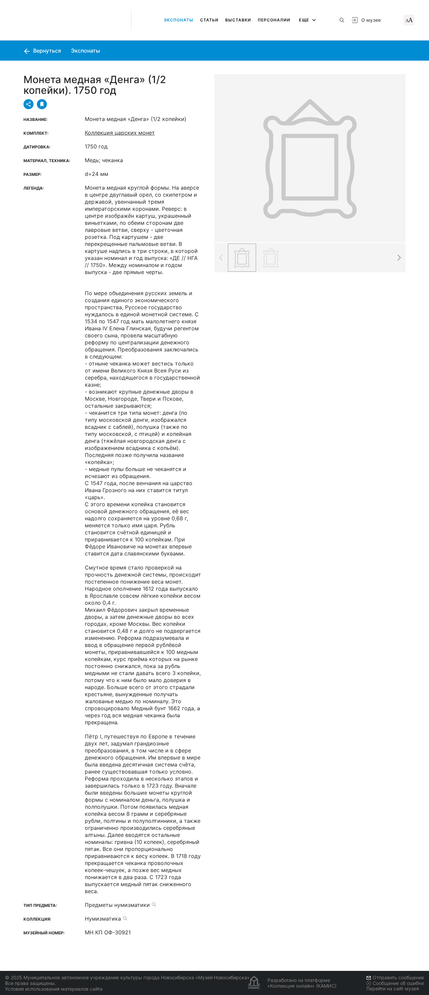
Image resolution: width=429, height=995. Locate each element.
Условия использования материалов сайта (54, 989)
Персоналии (274, 19)
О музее (371, 20)
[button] (399, 257)
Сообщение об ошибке (398, 983)
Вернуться (46, 50)
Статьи (209, 19)
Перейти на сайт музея (392, 988)
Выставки (238, 19)
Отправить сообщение (398, 977)
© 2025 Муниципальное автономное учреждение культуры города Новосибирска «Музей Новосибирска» (127, 977)
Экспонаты (178, 19)
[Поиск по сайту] (342, 20)
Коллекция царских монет (120, 132)
